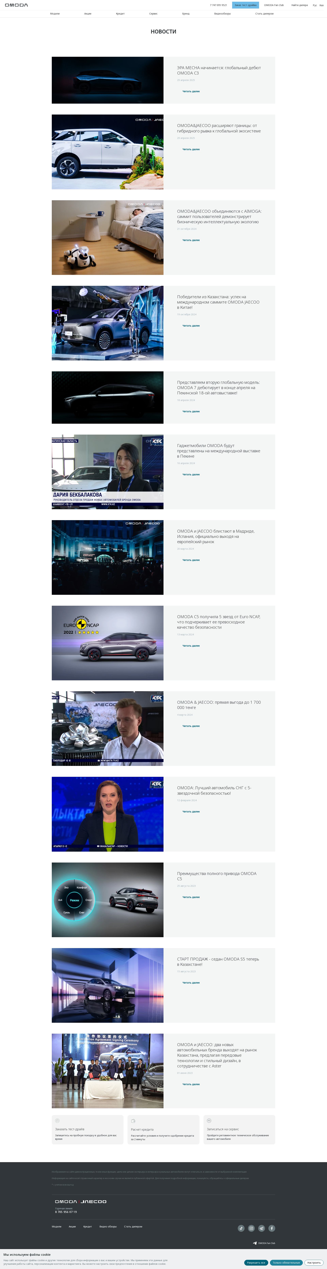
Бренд (186, 13)
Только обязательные (286, 1262)
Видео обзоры (108, 1226)
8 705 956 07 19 (66, 1212)
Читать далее (191, 91)
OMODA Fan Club (266, 1243)
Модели (55, 13)
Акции (87, 13)
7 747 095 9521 (218, 5)
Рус (315, 5)
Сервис (153, 13)
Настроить (314, 1262)
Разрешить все (256, 1262)
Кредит (120, 13)
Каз (322, 5)
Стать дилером (264, 13)
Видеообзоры (222, 13)
